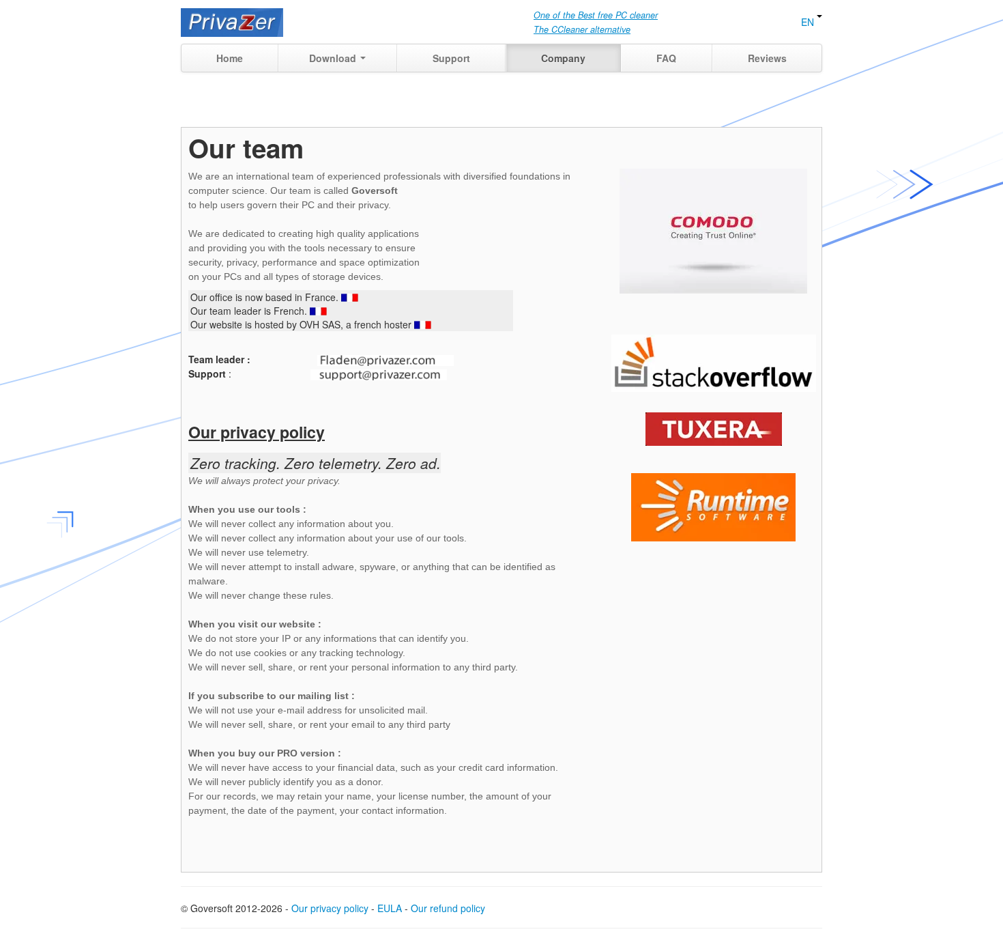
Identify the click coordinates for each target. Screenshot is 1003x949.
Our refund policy (448, 908)
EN (809, 22)
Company (563, 58)
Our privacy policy (329, 908)
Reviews (767, 58)
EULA (389, 908)
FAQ (666, 58)
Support (451, 58)
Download (334, 58)
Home (229, 58)
